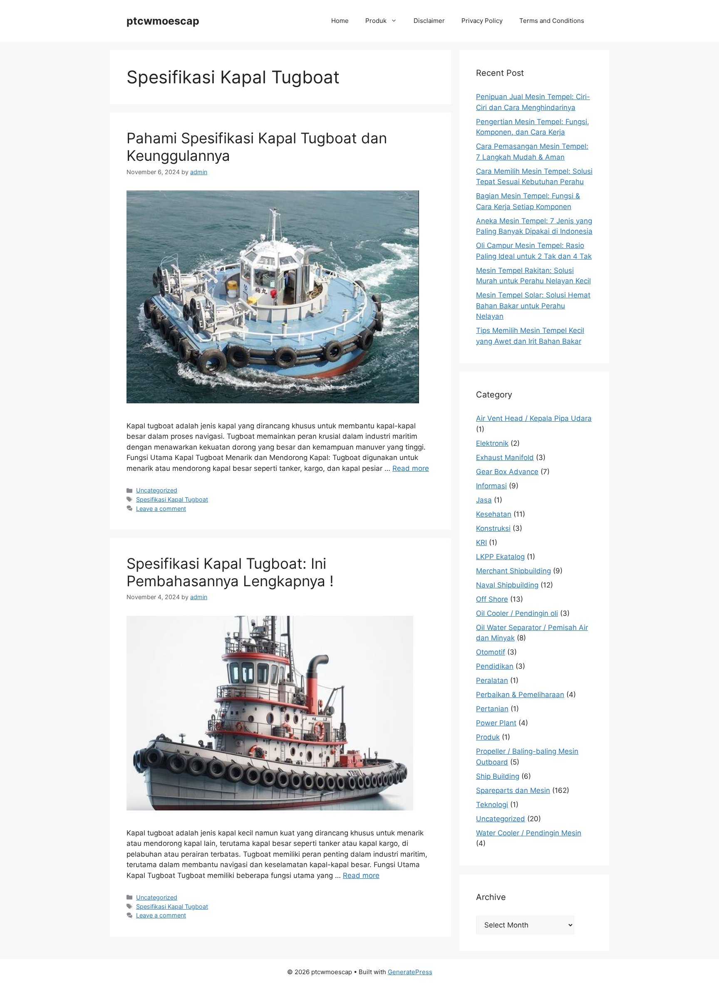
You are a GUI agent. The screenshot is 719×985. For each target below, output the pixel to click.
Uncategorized (156, 490)
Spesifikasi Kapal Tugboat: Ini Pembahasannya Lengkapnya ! (230, 572)
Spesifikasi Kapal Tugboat (172, 499)
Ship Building (497, 776)
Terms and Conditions (551, 21)
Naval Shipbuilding (507, 585)
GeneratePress (410, 972)
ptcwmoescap (162, 21)
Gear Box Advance (507, 472)
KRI (481, 542)
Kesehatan (493, 514)
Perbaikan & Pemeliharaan (520, 694)
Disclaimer (429, 21)
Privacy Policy (482, 21)
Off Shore (492, 599)
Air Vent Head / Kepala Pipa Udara (534, 418)
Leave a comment (161, 508)
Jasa (484, 500)
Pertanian (492, 709)
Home (340, 21)
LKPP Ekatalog (500, 556)
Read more (410, 468)
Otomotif (490, 652)
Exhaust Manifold (505, 457)
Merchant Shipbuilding (513, 571)
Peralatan (492, 680)
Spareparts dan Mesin (513, 790)
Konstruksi (493, 528)
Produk (376, 21)
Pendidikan (494, 666)
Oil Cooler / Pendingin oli (517, 613)
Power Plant (496, 723)
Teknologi (492, 804)
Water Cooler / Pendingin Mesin (528, 833)
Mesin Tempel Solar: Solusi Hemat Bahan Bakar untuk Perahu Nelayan (533, 305)
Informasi (491, 486)
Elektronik (492, 443)
